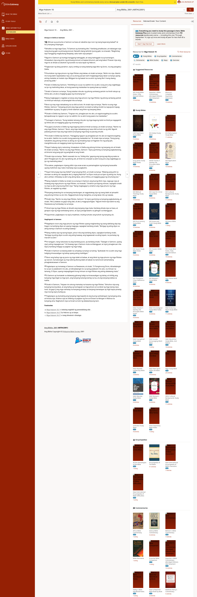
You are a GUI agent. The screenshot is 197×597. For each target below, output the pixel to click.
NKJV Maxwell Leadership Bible (139, 369)
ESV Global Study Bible (155, 134)
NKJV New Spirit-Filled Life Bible (155, 369)
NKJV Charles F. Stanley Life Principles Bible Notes (138, 310)
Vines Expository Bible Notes (154, 426)
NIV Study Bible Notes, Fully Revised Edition (138, 94)
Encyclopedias (141, 440)
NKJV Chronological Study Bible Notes (155, 309)
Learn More (161, 44)
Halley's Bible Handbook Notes (138, 590)
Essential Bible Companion (154, 559)
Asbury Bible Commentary (153, 532)
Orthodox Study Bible (138, 426)
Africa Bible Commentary (137, 532)
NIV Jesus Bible (170, 221)
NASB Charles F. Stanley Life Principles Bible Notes (154, 163)
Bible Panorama (138, 558)
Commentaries (142, 508)
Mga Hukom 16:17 (53, 312)
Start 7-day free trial (145, 44)
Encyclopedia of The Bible (154, 463)
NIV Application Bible (170, 161)
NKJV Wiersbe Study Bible (137, 397)
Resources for (145, 52)
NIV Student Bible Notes (155, 250)
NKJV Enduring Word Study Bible (171, 309)
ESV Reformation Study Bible (171, 134)
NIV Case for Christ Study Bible (155, 193)
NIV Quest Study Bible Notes (138, 250)
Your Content (161, 21)
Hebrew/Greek (149, 21)
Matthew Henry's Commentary (171, 590)
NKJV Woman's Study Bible (154, 397)
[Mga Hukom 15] (38, 174)
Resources (137, 21)
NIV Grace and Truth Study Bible (155, 222)
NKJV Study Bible (171, 369)
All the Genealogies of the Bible (139, 463)
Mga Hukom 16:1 (53, 310)
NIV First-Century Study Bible (139, 222)
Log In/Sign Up (187, 2)
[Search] (190, 10)
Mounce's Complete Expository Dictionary (168, 95)
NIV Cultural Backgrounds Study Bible (172, 193)
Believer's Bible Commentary (170, 532)
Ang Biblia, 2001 (50, 328)
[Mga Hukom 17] (127, 174)
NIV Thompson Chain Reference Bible (138, 280)
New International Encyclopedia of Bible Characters (171, 464)
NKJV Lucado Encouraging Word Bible (155, 341)
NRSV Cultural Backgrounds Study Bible (172, 398)
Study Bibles (141, 110)
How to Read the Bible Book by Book (155, 590)
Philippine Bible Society (71, 331)
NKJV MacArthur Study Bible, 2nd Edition (171, 341)
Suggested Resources (144, 70)
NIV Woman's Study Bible (153, 279)
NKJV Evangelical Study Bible (138, 340)
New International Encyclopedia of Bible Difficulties (139, 494)
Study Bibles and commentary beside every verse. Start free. (107, 2)
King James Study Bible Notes (139, 161)
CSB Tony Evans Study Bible (138, 134)
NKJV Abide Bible (171, 278)
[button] (185, 2)
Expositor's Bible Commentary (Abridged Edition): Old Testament (155, 95)
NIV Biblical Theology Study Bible (138, 193)
